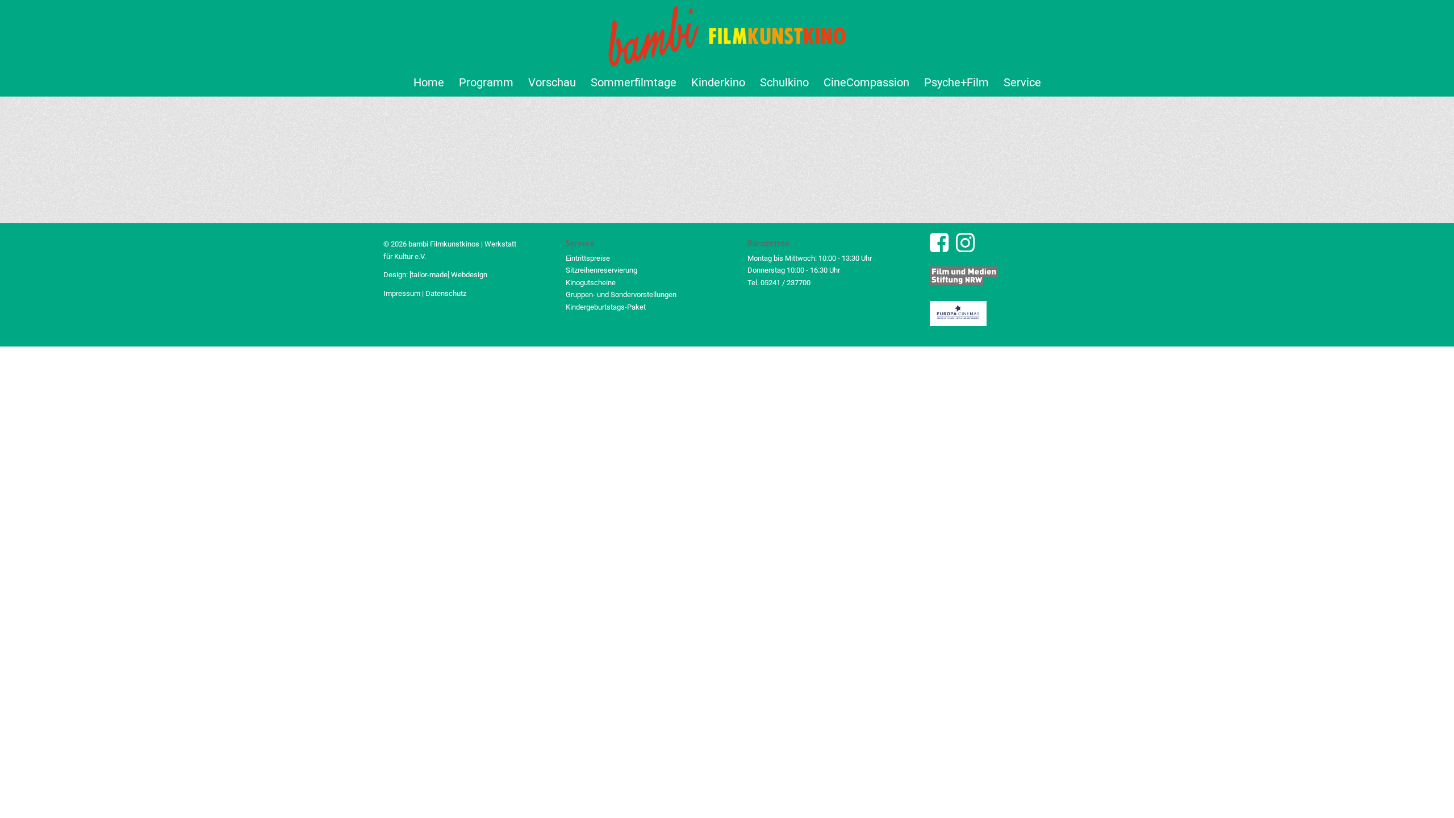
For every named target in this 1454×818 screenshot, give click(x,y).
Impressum (401, 293)
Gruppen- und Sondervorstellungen (621, 294)
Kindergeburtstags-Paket (606, 307)
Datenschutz (445, 293)
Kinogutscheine (591, 282)
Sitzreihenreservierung (601, 270)
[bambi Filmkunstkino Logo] (727, 34)
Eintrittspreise (588, 258)
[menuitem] (429, 82)
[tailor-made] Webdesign (448, 274)
